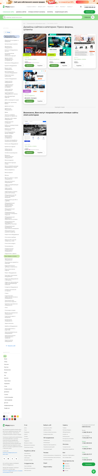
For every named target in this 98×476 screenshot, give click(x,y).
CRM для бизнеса (66, 432)
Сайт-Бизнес (27, 457)
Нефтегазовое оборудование (8, 188)
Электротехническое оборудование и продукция (10, 337)
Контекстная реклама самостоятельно (52, 457)
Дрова (6, 112)
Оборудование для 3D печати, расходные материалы (10, 196)
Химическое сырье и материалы (10, 316)
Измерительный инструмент (9, 122)
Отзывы (26, 436)
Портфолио (7, 383)
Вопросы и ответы (28, 443)
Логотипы (50, 11)
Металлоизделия (9, 160)
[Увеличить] (43, 49)
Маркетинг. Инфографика (68, 455)
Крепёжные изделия (10, 146)
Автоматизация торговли (11, 44)
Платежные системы (28, 447)
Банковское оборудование (11, 63)
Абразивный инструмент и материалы (12, 41)
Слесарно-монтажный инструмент (10, 290)
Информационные (8, 405)
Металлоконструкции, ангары (10, 163)
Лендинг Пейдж (27, 455)
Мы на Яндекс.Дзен (67, 457)
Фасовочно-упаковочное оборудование (11, 313)
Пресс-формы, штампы (11, 256)
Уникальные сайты (8, 11)
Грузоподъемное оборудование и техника (11, 93)
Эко (5, 375)
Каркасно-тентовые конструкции (10, 129)
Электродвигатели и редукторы (10, 329)
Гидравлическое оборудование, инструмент (9, 86)
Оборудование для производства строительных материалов (12, 227)
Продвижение (46, 440)
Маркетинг (50, 6)
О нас (25, 430)
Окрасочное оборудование (12, 234)
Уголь (6, 307)
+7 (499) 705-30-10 (87, 432)
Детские (6, 402)
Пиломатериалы (9, 246)
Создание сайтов (31, 6)
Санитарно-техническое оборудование (11, 276)
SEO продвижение (48, 438)
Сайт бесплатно (27, 470)
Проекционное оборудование (8, 259)
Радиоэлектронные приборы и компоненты (11, 266)
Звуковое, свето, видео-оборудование (11, 119)
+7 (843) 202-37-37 (87, 454)
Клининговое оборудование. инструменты (8, 137)
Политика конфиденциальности (10, 452)
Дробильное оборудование (8, 109)
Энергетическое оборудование (9, 340)
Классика (6, 364)
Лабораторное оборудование (8, 149)
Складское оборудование (11, 287)
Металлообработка (9, 169)
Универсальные (8, 389)
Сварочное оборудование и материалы (11, 279)
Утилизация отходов (10, 310)
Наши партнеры (27, 466)
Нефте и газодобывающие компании (11, 185)
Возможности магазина (29, 445)
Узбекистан (67, 468)
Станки (6, 293)
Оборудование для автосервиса (10, 209)
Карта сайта (5, 454)
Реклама (62, 6)
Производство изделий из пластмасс (11, 262)
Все (5, 356)
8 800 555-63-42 (90, 7)
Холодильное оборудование (8, 320)
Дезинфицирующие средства (10, 96)
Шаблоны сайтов (21, 11)
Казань (83, 452)
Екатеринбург (85, 457)
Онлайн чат (65, 434)
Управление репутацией (48, 447)
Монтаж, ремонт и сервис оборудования (11, 178)
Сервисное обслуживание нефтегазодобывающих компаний (11, 283)
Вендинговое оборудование (8, 68)
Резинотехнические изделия (10, 269)
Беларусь (67, 463)
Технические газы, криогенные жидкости (10, 301)
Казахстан (67, 466)
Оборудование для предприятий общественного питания (11, 218)
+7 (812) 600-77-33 (87, 438)
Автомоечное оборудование (8, 47)
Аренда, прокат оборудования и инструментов (9, 59)
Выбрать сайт (41, 6)
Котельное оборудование (11, 144)
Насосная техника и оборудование (10, 181)
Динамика (6, 391)
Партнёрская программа (29, 468)
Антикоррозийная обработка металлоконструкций (10, 54)
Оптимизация (46, 442)
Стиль (5, 386)
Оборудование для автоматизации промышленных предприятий (10, 204)
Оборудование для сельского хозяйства (10, 231)
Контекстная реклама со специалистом (52, 455)
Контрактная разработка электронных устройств (11, 140)
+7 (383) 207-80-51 (87, 448)
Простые (6, 367)
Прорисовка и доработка (68, 449)
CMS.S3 (25, 434)
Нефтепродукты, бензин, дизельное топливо (11, 192)
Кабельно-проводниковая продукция (11, 125)
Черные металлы (9, 323)
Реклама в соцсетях (47, 459)
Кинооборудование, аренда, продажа (10, 132)
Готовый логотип (66, 447)
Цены (25, 427)
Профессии (7, 408)
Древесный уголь (9, 106)
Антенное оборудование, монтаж (11, 50)
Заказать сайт (89, 11)
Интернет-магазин (28, 460)
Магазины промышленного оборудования (9, 156)
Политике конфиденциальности (10, 470)
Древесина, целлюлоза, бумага (11, 103)
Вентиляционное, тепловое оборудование (11, 72)
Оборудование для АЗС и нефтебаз (11, 200)
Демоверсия (29, 65)
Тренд (5, 361)
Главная (64, 427)
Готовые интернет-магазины (36, 11)
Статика (6, 394)
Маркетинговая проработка (49, 444)
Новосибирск (85, 446)
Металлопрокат (9, 172)
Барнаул (84, 441)
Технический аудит (47, 449)
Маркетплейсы (47, 466)
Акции (45, 463)
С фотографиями (8, 400)
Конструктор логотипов (68, 438)
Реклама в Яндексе (67, 430)
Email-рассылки (66, 436)
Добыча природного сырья (12, 100)
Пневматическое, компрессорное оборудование (9, 250)
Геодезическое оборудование (8, 81)
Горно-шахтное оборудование (9, 90)
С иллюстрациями (8, 397)
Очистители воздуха (10, 243)
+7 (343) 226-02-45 (87, 460)
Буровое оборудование (11, 65)
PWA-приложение (67, 440)
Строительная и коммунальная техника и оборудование (11, 297)
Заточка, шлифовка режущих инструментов (11, 115)
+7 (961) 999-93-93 (87, 443)
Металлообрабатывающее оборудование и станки (11, 166)
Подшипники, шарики (10, 253)
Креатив (6, 378)
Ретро (5, 372)
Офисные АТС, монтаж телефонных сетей (10, 240)
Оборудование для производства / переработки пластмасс (11, 223)
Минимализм (7, 370)
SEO (57, 6)
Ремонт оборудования (10, 272)
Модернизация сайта (61, 11)
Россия (66, 470)
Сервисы (69, 6)
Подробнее (39, 65)
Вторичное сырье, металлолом (9, 75)
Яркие (5, 359)
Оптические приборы (10, 237)
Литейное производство (11, 152)
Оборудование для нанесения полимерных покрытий (11, 213)
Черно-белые (7, 380)
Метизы (7, 175)
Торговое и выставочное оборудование (11, 304)
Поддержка (26, 440)
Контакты (26, 438)
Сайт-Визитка (27, 453)
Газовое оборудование (11, 78)
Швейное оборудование (11, 326)
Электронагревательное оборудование (11, 332)
